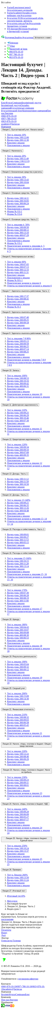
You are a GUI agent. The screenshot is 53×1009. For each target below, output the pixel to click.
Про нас (5, 1000)
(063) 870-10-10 (8, 121)
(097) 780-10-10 (8, 118)
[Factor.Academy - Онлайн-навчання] (17, 100)
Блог (3, 102)
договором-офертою (28, 979)
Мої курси (12, 901)
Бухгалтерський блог (11, 110)
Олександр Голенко (11, 940)
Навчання (6, 126)
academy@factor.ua (10, 124)
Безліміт (5, 994)
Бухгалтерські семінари (22, 108)
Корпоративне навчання (34, 110)
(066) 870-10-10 (8, 116)
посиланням (7, 919)
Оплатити (6, 930)
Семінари (17, 102)
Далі (3, 935)
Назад (4, 932)
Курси (9, 102)
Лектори (9, 113)
